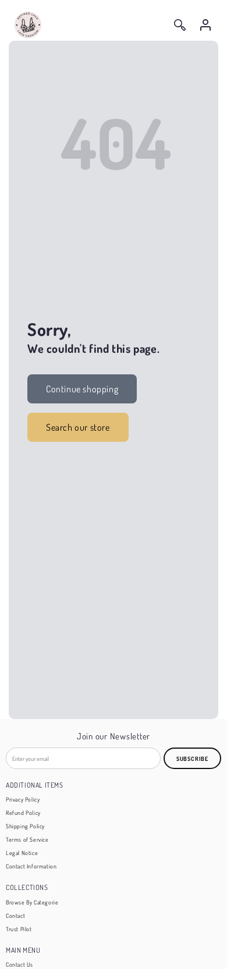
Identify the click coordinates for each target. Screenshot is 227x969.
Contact (15, 915)
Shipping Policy (25, 826)
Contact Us (19, 964)
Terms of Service (27, 839)
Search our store (78, 427)
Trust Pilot (19, 928)
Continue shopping (82, 389)
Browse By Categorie (32, 902)
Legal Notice (22, 852)
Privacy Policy (23, 799)
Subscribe (192, 758)
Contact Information (31, 866)
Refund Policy (23, 812)
